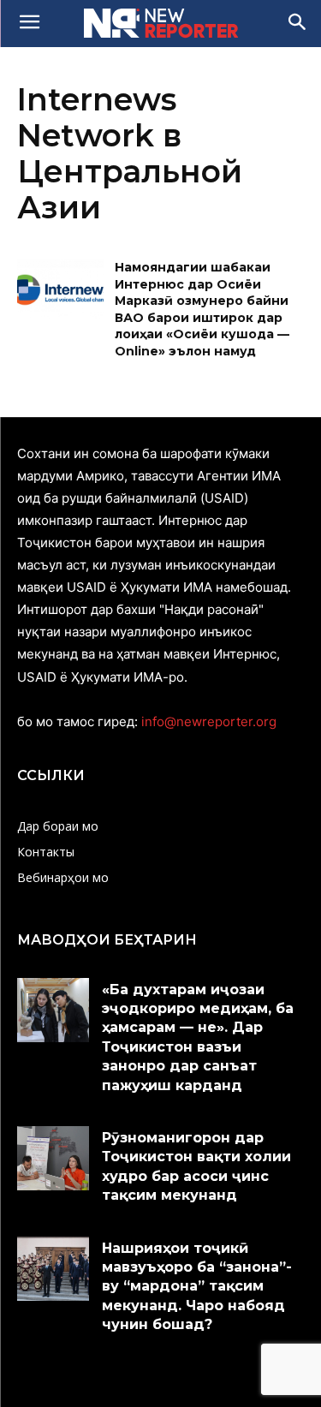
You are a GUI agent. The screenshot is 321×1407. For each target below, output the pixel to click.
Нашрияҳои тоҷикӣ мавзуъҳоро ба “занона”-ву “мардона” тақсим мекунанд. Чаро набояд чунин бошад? (197, 1286)
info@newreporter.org (208, 721)
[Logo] (160, 23)
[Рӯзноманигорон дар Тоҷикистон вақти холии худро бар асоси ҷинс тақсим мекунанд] (53, 1158)
